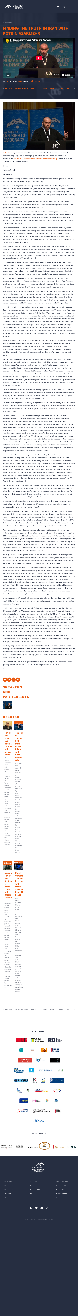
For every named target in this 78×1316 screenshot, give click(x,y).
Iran (7, 81)
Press (33, 1194)
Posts (33, 1186)
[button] (58, 7)
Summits (8, 1182)
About (7, 1198)
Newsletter (61, 1194)
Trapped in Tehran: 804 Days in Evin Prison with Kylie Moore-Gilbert (19, 746)
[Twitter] (36, 1208)
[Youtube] (41, 1208)
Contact (60, 1198)
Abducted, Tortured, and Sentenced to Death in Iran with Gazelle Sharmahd (9, 885)
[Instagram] (47, 1208)
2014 (20, 81)
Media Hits (35, 1190)
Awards (7, 1194)
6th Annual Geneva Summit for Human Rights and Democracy (35, 159)
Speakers (8, 1190)
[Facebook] (31, 1208)
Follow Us (61, 1190)
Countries (35, 1182)
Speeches (8, 1186)
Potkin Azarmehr (35, 81)
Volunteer (61, 1186)
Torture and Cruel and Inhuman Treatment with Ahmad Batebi (9, 743)
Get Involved (62, 1182)
